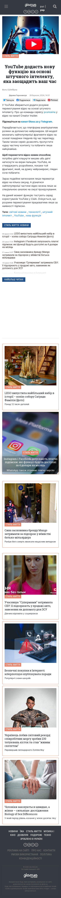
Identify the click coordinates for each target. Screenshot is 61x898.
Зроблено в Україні (31, 838)
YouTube (19, 215)
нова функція (33, 215)
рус (42, 6)
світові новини (17, 211)
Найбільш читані (13, 279)
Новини (13, 831)
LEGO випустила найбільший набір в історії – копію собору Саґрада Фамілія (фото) (28, 235)
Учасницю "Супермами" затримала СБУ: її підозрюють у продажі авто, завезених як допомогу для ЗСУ (30, 265)
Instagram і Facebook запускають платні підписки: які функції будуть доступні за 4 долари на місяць (30, 244)
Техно (47, 834)
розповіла (49, 112)
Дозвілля (22, 834)
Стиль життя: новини (16, 225)
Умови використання (24, 854)
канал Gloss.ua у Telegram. (37, 121)
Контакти (49, 850)
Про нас (36, 850)
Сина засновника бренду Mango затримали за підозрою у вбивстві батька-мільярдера (26, 255)
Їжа (22, 831)
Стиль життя (10, 56)
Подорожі (36, 834)
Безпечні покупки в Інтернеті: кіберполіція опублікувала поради (24, 274)
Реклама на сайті (18, 850)
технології (34, 211)
